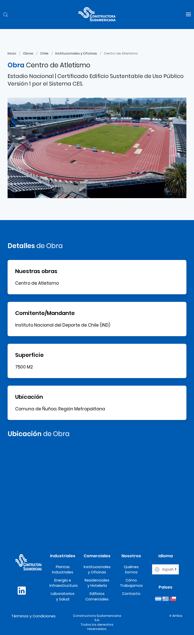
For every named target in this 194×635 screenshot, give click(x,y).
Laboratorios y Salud (63, 596)
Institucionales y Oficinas (76, 53)
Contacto (131, 593)
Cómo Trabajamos (131, 583)
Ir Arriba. (176, 616)
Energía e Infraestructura (64, 583)
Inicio (12, 53)
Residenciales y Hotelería (97, 583)
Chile (44, 53)
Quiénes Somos (131, 569)
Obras (28, 53)
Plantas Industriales (62, 569)
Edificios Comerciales (97, 596)
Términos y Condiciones (33, 616)
